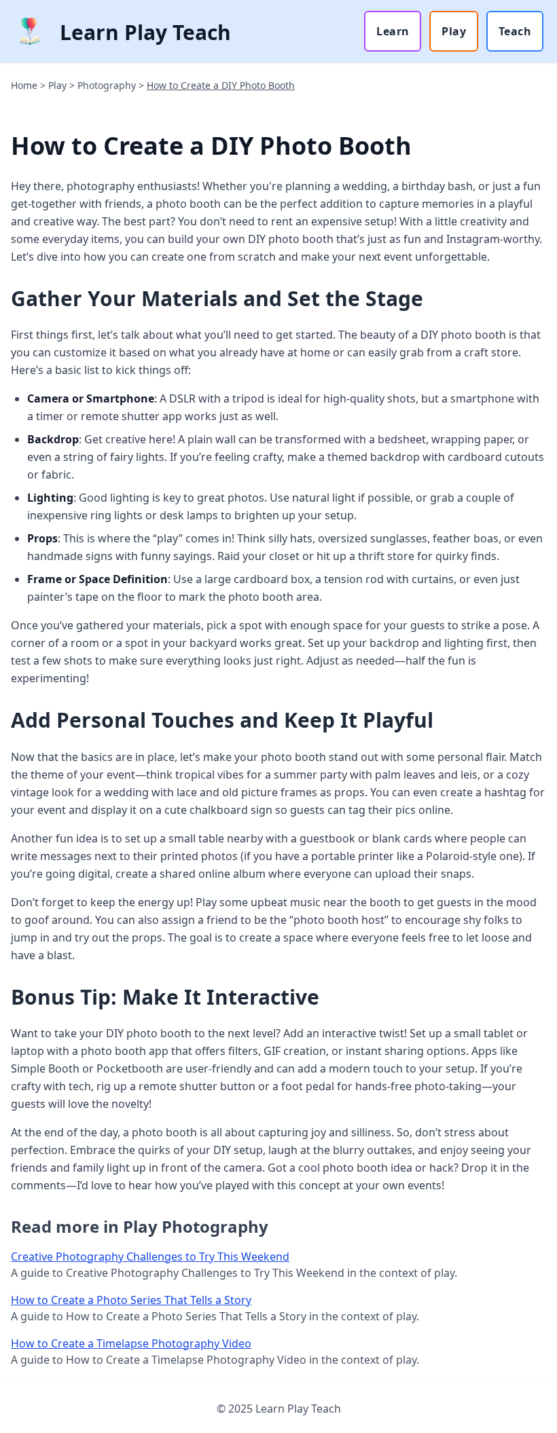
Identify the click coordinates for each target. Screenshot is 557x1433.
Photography (106, 85)
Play (454, 31)
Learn (392, 31)
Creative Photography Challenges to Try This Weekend (150, 1256)
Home (24, 85)
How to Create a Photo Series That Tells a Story (131, 1299)
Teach (515, 31)
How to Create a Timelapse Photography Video (131, 1343)
